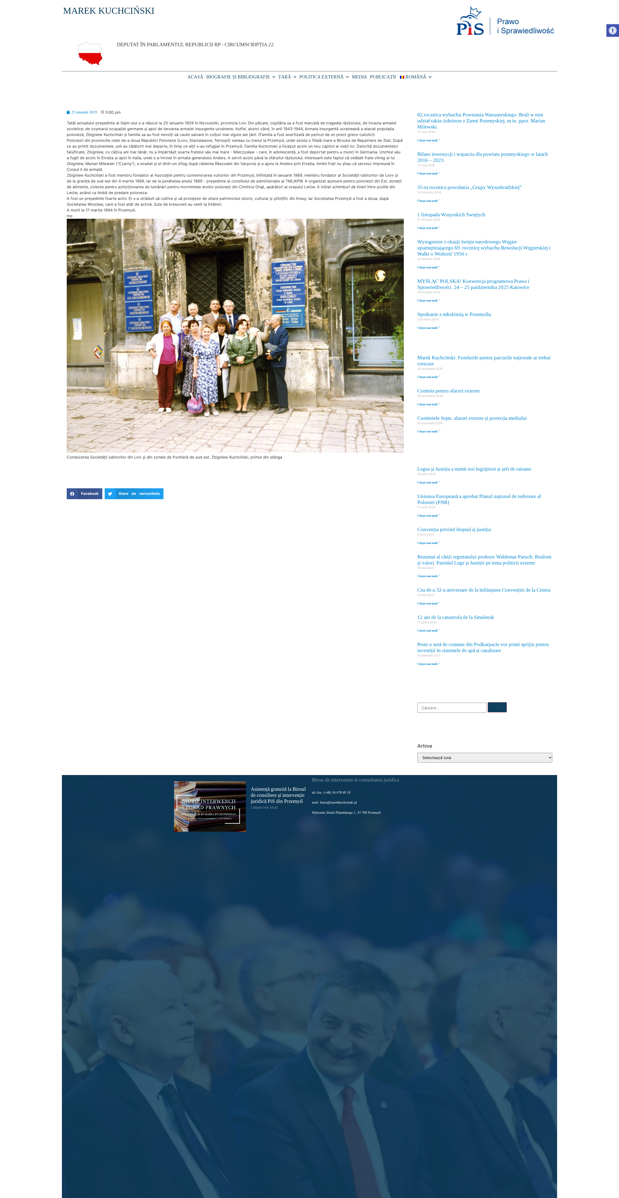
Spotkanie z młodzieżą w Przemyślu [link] (454, 314)
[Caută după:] (451, 708)
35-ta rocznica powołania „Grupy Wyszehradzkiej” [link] (469, 187)
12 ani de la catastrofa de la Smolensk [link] (455, 617)
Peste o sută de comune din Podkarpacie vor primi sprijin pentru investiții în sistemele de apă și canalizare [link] (483, 647)
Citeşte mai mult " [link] (428, 140)
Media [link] (359, 76)
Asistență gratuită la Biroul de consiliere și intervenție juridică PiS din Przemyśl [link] (278, 795)
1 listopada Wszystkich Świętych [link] (451, 214)
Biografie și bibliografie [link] (238, 76)
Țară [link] (284, 76)
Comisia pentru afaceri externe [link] (448, 390)
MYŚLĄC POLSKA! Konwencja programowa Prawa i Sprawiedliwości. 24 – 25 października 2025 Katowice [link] (473, 284)
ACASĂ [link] (195, 76)
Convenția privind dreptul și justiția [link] (454, 529)
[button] (84, 493)
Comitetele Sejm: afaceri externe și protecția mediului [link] (472, 418)
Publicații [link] (383, 76)
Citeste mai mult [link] (264, 807)
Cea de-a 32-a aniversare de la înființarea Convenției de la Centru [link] (484, 590)
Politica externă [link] (321, 76)
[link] (612, 30)
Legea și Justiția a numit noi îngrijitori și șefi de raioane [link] (474, 469)
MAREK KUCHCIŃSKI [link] (109, 11)
